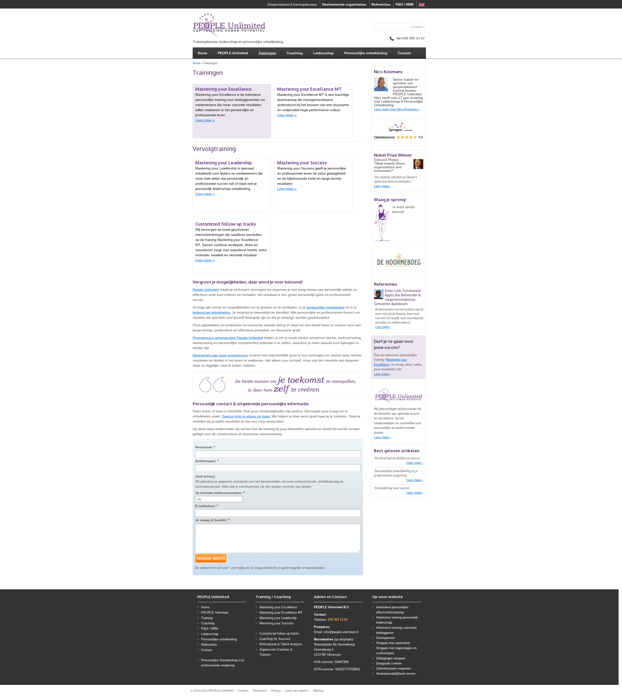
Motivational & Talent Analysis (280, 644)
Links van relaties (296, 690)
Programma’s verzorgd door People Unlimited (228, 338)
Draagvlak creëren (389, 663)
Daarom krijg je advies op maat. (246, 416)
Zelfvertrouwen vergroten (393, 668)
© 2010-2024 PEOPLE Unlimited (211, 690)
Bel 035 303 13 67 (411, 38)
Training (206, 618)
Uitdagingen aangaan (391, 658)
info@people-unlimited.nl (341, 632)
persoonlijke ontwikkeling (325, 307)
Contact (404, 53)
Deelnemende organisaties (344, 4)
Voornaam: (205, 447)
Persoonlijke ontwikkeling (365, 53)
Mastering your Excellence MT (280, 612)
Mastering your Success (276, 623)
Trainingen (267, 53)
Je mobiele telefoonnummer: (220, 493)
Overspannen (385, 638)
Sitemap (318, 690)
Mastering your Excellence (278, 607)
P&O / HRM (405, 4)
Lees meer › (382, 186)
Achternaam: (206, 461)
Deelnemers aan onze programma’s (220, 355)
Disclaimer (260, 690)
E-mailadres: (206, 506)
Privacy (276, 690)
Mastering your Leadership (278, 618)
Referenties (380, 4)
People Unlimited (206, 290)
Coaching (295, 53)
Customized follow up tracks (279, 633)
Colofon (243, 690)
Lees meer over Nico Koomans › (397, 109)
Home (202, 53)
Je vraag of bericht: (212, 520)
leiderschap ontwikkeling (211, 312)
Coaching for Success (275, 639)
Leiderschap (323, 53)
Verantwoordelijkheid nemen (395, 673)
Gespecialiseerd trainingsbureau (292, 4)
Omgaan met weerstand (393, 643)
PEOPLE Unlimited (233, 53)
